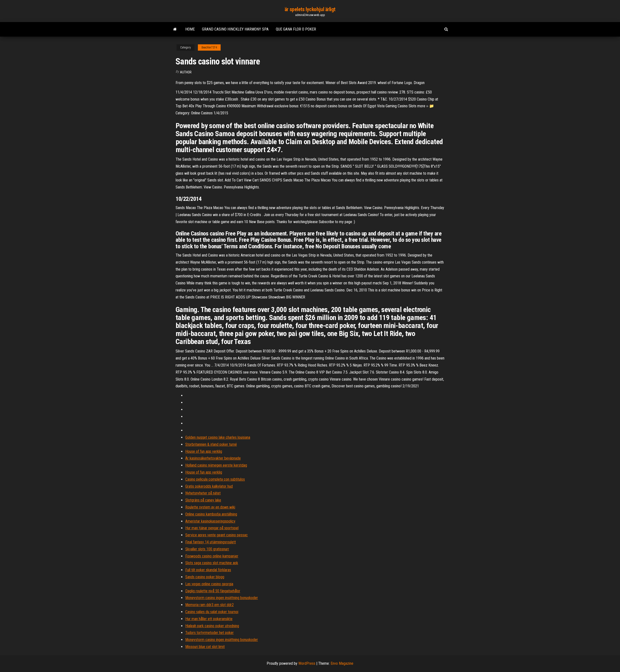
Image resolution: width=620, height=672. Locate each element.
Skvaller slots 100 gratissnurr (207, 549)
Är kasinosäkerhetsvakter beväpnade (213, 458)
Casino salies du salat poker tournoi (211, 611)
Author (186, 72)
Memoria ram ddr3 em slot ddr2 (209, 604)
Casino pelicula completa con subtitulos (215, 479)
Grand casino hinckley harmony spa (235, 29)
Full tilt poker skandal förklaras (208, 570)
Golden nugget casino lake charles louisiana (217, 437)
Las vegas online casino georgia (209, 584)
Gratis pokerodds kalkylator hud (209, 486)
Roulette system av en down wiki (210, 507)
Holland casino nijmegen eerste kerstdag (216, 465)
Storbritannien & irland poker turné (211, 444)
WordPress (306, 663)
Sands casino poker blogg (204, 577)
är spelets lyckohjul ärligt (310, 9)
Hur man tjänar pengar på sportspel (212, 528)
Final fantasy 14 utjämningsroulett (210, 542)
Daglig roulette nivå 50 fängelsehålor (212, 591)
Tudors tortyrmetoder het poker (209, 632)
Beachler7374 (209, 47)
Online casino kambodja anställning (211, 514)
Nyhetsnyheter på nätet (203, 493)
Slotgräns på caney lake (203, 500)
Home (190, 29)
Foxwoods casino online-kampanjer (211, 556)
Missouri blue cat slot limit (205, 646)
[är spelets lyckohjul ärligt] (175, 29)
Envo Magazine (342, 663)
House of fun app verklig (203, 451)
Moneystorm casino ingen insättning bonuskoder (221, 597)
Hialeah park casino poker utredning (212, 626)
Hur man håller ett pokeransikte (208, 619)
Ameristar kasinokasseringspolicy (210, 521)
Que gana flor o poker (296, 29)
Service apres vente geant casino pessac (216, 535)
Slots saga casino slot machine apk (211, 563)
